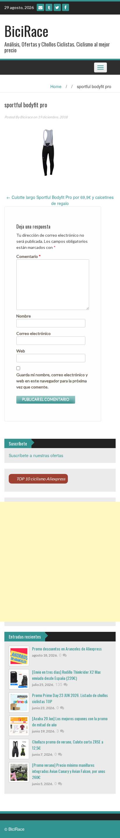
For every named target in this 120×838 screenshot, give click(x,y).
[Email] (40, 7)
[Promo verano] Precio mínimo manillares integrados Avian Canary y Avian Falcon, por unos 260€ (68, 771)
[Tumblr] (48, 7)
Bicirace (26, 117)
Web (20, 350)
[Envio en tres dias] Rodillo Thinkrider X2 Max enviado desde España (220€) (66, 675)
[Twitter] (57, 7)
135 (59, 684)
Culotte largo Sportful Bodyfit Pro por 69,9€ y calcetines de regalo (60, 200)
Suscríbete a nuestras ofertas (36, 455)
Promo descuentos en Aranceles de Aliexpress (67, 649)
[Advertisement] (60, 562)
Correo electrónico (33, 333)
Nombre (23, 315)
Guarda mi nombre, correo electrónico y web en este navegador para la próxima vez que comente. (52, 380)
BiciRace (26, 30)
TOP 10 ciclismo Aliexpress (40, 478)
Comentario (28, 256)
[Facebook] (65, 7)
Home (55, 86)
